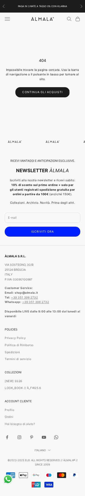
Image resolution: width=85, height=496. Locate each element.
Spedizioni (12, 352)
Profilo (9, 410)
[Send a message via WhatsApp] (7, 479)
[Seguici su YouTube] (44, 437)
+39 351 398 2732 (24, 297)
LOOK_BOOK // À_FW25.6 (23, 388)
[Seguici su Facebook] (7, 437)
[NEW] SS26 (13, 381)
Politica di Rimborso (19, 345)
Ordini (9, 417)
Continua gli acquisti (42, 92)
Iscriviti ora (42, 231)
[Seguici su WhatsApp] (56, 437)
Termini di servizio (18, 359)
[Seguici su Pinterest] (31, 437)
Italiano (40, 450)
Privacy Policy (15, 338)
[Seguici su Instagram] (19, 437)
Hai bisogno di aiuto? (20, 424)
